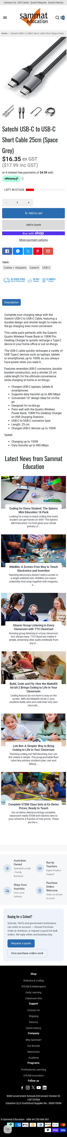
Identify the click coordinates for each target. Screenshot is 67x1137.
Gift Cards (23, 2)
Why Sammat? (34, 1039)
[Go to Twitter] (28, 251)
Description (11, 302)
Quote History (55, 2)
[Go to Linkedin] (44, 1088)
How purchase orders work (27, 953)
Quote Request (38, 2)
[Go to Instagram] (28, 1088)
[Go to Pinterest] (37, 251)
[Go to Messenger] (18, 251)
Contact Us (10, 2)
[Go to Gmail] (48, 251)
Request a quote (21, 943)
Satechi (34, 267)
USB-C (46, 267)
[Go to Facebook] (7, 251)
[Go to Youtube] (38, 1088)
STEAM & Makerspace (33, 986)
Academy (33, 1057)
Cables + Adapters (15, 267)
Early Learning (33, 992)
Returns (33, 1022)
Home (4, 33)
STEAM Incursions (33, 1075)
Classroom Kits (33, 998)
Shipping (33, 1016)
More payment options (33, 240)
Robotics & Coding (33, 980)
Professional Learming (33, 1069)
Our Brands (33, 1045)
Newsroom (34, 1051)
